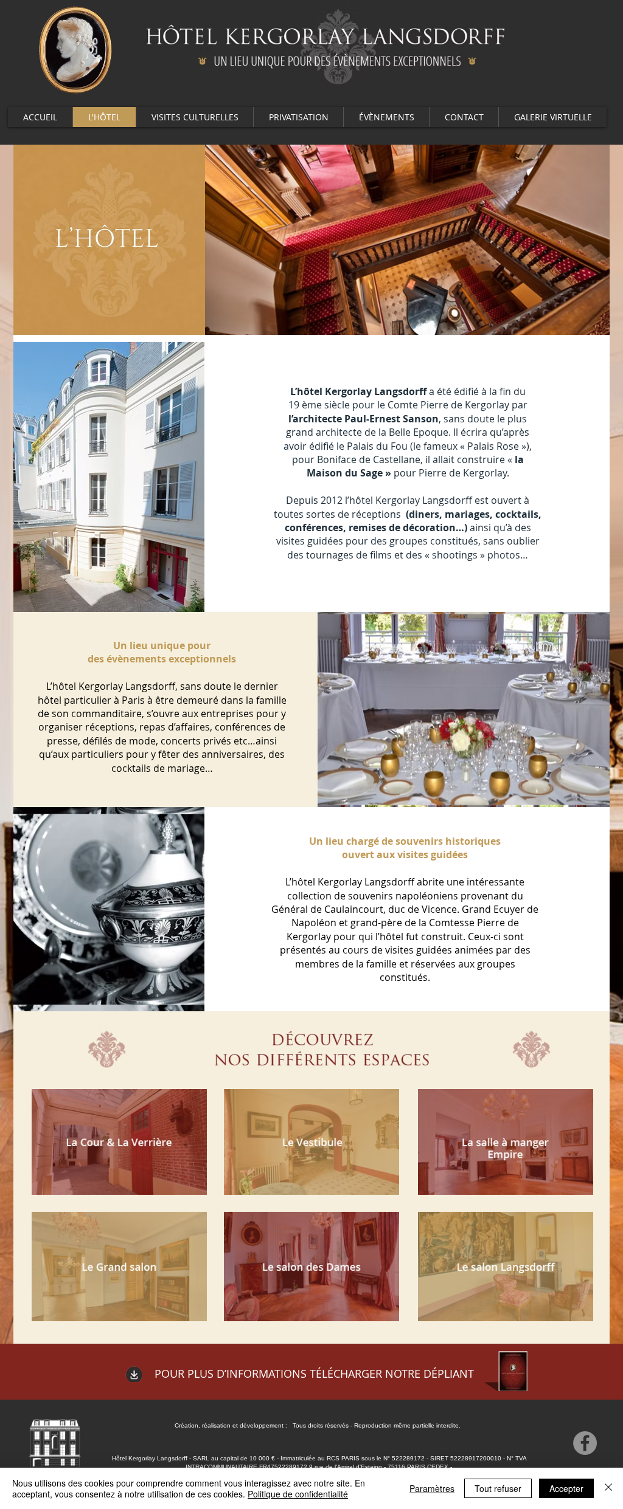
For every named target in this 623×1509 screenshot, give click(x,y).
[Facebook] (585, 1443)
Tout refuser (498, 1488)
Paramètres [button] (431, 1488)
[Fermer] (608, 1488)
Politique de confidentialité (298, 1494)
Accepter (566, 1488)
